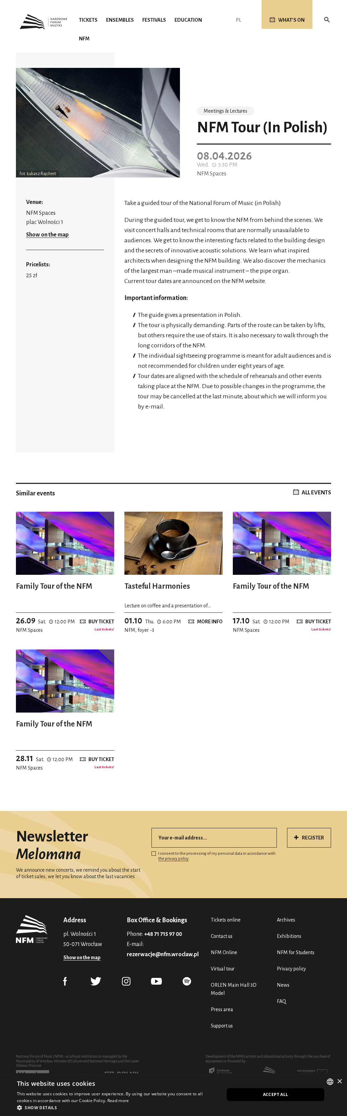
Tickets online (226, 920)
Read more (118, 1100)
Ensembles (120, 20)
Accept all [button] (275, 1094)
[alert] (173, 1094)
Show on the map (47, 235)
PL (238, 20)
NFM (84, 38)
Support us (222, 1025)
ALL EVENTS (316, 493)
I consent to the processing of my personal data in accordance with (216, 856)
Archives (286, 920)
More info (210, 621)
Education (188, 20)
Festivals (154, 20)
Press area (222, 1009)
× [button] (339, 1081)
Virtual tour (222, 968)
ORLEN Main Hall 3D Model (234, 989)
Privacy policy (291, 968)
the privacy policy (173, 858)
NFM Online (224, 952)
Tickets (88, 20)
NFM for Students (295, 952)
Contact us (221, 936)
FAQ (281, 1001)
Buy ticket (101, 621)
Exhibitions (289, 936)
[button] (117, 1107)
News (283, 985)
